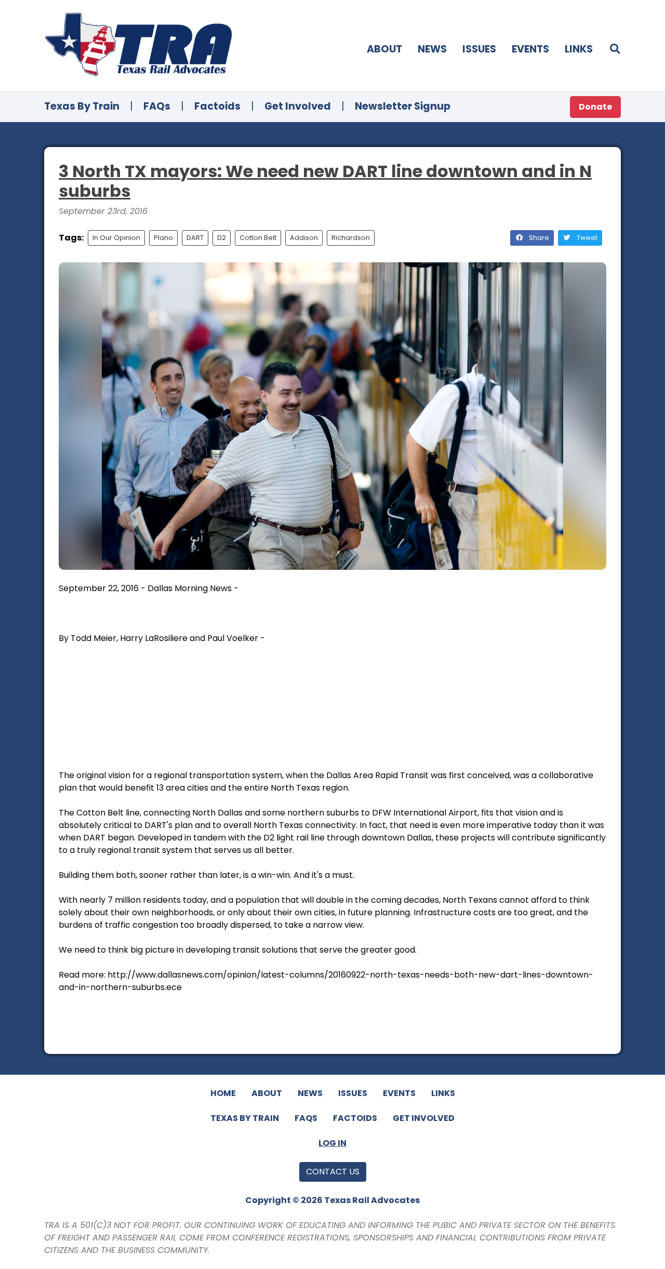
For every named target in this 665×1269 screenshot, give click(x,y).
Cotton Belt (258, 237)
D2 (221, 237)
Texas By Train (81, 106)
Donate (595, 107)
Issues (479, 49)
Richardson (350, 237)
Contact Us (333, 1172)
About (384, 49)
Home (223, 1093)
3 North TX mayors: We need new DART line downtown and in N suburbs (325, 181)
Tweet (586, 237)
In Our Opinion (116, 237)
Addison (304, 237)
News (432, 49)
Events (530, 49)
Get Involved (297, 106)
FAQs (156, 106)
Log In (332, 1143)
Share (538, 237)
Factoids (217, 106)
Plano (163, 237)
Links (579, 49)
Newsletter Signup (402, 106)
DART (195, 237)
